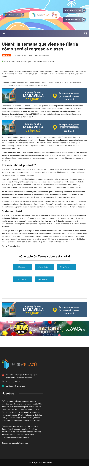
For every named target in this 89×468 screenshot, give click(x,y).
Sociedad (6, 55)
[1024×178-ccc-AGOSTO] (44, 328)
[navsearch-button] (85, 33)
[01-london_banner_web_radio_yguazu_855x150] (44, 96)
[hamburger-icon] (3, 33)
